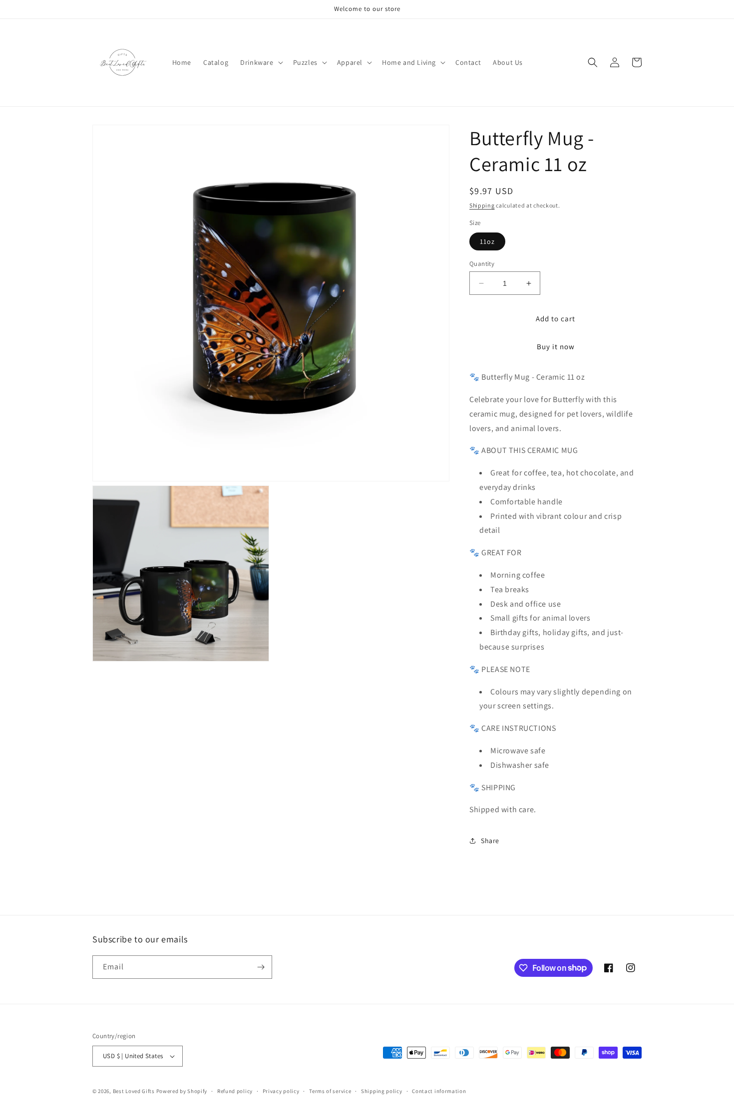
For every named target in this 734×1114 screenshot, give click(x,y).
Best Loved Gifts (134, 1091)
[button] (260, 62)
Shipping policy (381, 1091)
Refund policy (235, 1091)
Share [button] (490, 840)
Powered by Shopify (182, 1091)
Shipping (482, 205)
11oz (487, 241)
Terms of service (330, 1091)
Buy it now (556, 346)
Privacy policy (281, 1091)
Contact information (439, 1091)
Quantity (481, 263)
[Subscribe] (261, 967)
